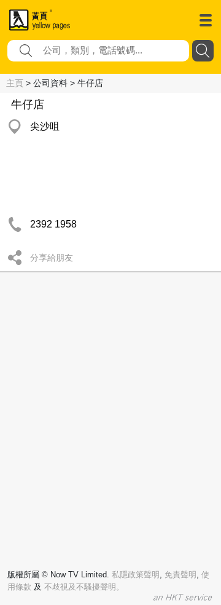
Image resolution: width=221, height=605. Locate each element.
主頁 (14, 83)
